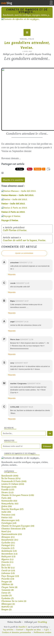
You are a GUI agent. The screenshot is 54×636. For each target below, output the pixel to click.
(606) (9, 475)
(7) (6, 592)
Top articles (8, 629)
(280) (13, 481)
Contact (19, 629)
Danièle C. (22, 627)
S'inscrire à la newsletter (13, 180)
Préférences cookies (42, 632)
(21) (8, 537)
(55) (6, 512)
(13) (9, 553)
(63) (9, 500)
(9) (6, 581)
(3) (13, 601)
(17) (7, 548)
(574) (10, 478)
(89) (6, 498)
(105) (17, 495)
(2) (8, 604)
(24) (6, 531)
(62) (9, 503)
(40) (10, 520)
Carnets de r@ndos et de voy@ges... (27, 11)
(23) (11, 534)
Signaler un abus (33, 629)
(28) (13, 528)
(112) (7, 492)
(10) (8, 570)
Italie (31, 39)
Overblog (42, 622)
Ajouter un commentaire (24, 253)
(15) (9, 551)
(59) (6, 506)
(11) (7, 559)
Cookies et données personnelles (16, 632)
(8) (9, 587)
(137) (7, 489)
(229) (12, 484)
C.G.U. (46, 629)
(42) (6, 517)
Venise (23, 39)
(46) (8, 514)
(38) (17, 525)
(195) (8, 486)
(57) (12, 509)
